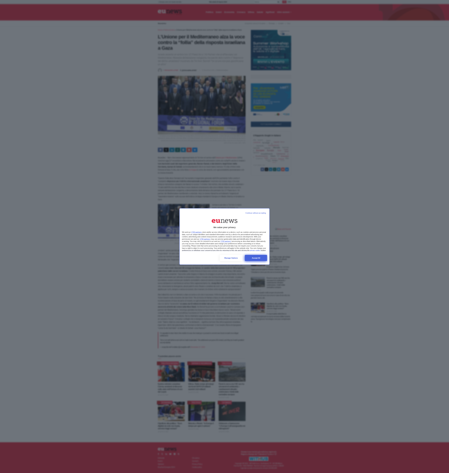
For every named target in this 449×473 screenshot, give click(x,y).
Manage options (231, 258)
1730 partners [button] (196, 232)
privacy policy (255, 250)
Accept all (256, 258)
